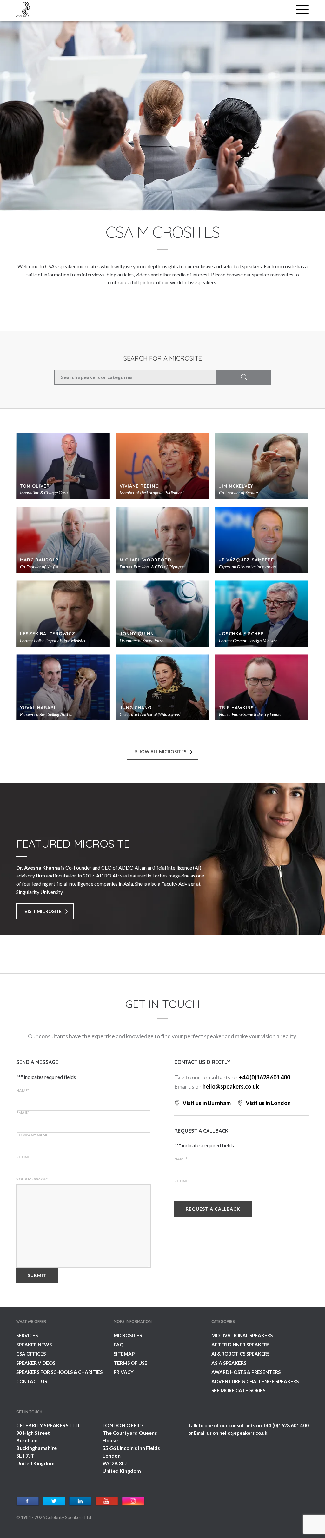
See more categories (238, 1390)
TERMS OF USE (130, 1363)
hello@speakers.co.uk (230, 1086)
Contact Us (31, 1381)
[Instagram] (133, 1501)
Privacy (124, 1372)
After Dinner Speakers (240, 1344)
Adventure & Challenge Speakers (255, 1381)
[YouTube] (106, 1501)
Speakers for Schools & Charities (59, 1372)
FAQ (118, 1344)
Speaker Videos (35, 1363)
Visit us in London (268, 1102)
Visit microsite (43, 911)
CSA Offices (31, 1354)
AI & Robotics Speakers (240, 1354)
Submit (37, 1275)
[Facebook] (27, 1501)
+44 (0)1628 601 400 (264, 1077)
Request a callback (213, 1209)
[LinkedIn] (80, 1501)
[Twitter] (54, 1501)
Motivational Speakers (242, 1335)
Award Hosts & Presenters (246, 1372)
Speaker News (34, 1344)
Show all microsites (160, 751)
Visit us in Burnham (206, 1102)
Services (27, 1335)
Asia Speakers (228, 1363)
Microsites (128, 1335)
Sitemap (124, 1354)
